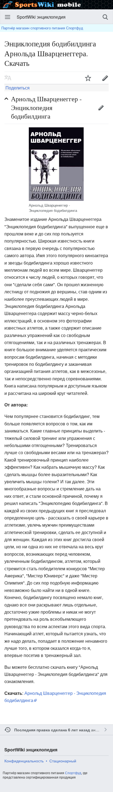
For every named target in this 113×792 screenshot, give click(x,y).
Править (101, 107)
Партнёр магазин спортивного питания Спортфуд (42, 27)
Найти (105, 17)
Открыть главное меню (7, 17)
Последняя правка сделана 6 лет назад (52, 729)
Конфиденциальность (24, 760)
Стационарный (62, 760)
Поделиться (17, 88)
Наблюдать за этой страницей (88, 78)
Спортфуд (73, 772)
